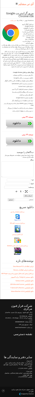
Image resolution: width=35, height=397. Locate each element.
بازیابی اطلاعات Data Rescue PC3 (23, 266)
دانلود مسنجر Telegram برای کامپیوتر (22, 277)
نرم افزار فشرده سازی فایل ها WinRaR (17, 246)
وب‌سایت (31, 187)
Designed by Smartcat (27, 394)
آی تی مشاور (26, 4)
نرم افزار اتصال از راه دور (17, 212)
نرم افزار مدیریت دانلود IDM (17, 223)
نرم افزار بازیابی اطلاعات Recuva (23, 270)
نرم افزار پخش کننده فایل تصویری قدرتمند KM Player (17, 273)
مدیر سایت (13, 20)
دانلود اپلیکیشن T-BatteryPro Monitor (22, 288)
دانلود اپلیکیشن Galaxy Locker (25, 281)
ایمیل (32, 183)
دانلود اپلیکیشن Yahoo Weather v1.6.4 (22, 291)
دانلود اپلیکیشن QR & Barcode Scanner (22, 284)
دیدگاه (32, 160)
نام (32, 180)
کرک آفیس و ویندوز (17, 234)
